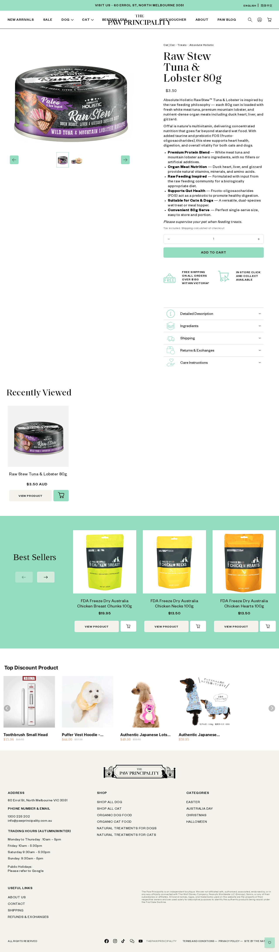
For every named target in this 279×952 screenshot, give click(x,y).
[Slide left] (14, 159)
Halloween (196, 822)
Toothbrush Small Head (25, 734)
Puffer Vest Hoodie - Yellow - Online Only (81, 734)
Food (48, 20)
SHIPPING (15, 911)
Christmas (196, 815)
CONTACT (16, 904)
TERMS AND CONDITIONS (200, 941)
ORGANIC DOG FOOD (114, 815)
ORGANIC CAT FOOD (114, 822)
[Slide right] (125, 159)
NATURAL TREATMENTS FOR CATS (126, 835)
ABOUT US (17, 898)
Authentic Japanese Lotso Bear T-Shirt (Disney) (145, 734)
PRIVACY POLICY (231, 941)
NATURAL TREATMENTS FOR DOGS (127, 829)
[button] (68, 20)
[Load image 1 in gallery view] (62, 159)
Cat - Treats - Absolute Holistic (192, 45)
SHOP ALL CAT (109, 809)
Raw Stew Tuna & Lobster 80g (38, 475)
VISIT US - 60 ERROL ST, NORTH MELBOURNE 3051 (139, 6)
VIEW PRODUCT (30, 496)
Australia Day (199, 809)
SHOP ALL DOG (109, 802)
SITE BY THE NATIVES (257, 941)
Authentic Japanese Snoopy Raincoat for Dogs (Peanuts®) (203, 734)
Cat (165, 45)
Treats (88, 20)
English (249, 6)
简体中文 (266, 6)
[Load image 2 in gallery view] (77, 159)
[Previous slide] (24, 577)
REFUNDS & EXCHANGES (28, 917)
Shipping (187, 228)
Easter (193, 802)
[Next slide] (45, 577)
